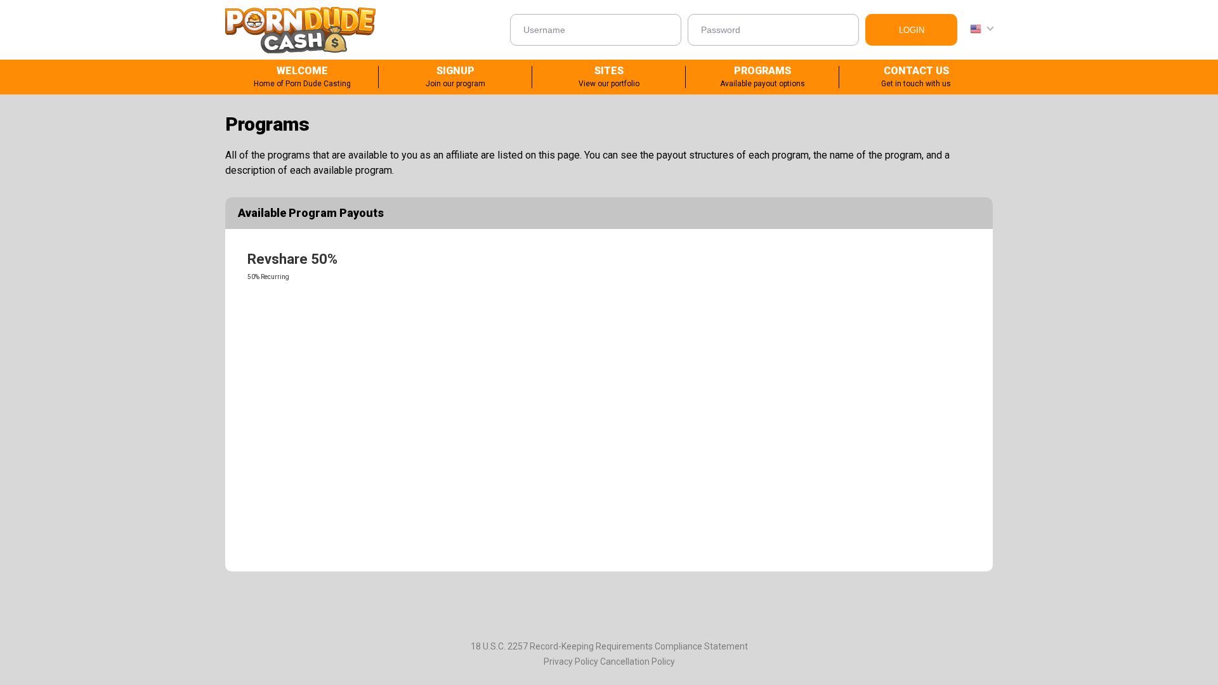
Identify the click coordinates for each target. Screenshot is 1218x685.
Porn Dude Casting (300, 29)
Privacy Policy (571, 661)
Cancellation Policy (637, 661)
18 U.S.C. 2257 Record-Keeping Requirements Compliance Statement (609, 646)
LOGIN (911, 30)
